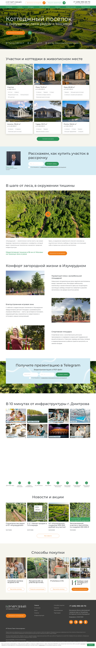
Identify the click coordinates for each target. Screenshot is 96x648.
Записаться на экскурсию (34, 2)
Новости (57, 7)
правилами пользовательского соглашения (53, 167)
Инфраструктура (71, 7)
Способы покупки (44, 7)
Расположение (85, 7)
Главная (36, 605)
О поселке (37, 607)
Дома (35, 610)
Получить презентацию (55, 2)
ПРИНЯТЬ (90, 644)
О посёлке (9, 7)
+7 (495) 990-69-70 (81, 2)
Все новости (48, 535)
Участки (20, 7)
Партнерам (57, 613)
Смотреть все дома (48, 139)
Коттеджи (31, 7)
